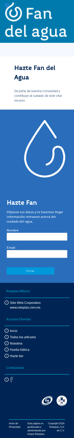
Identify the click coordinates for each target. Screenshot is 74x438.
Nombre (13, 230)
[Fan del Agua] (36, 21)
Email (11, 247)
